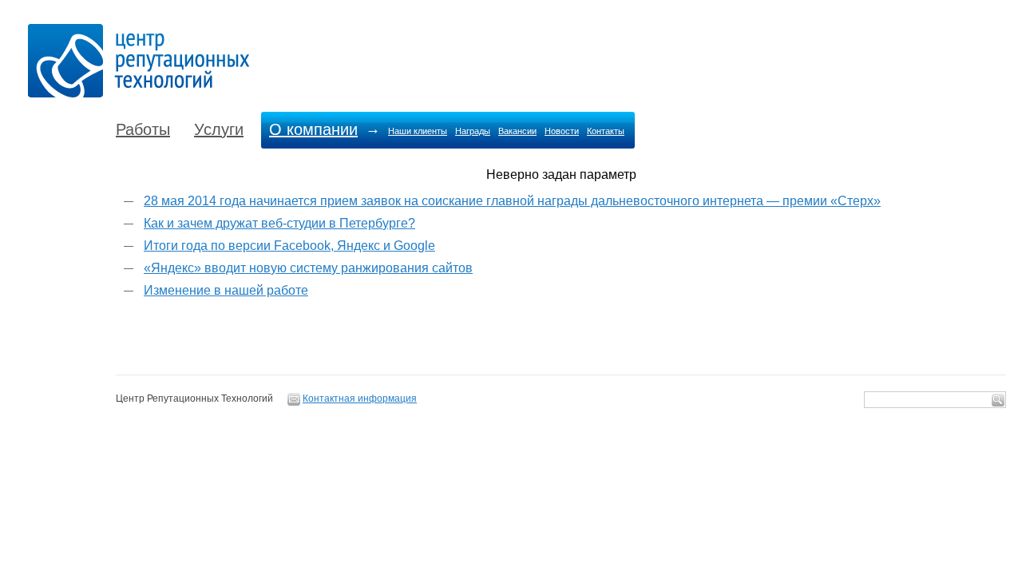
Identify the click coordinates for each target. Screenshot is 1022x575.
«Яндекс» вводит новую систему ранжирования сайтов (308, 268)
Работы (143, 129)
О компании (313, 129)
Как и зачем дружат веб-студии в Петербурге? (279, 223)
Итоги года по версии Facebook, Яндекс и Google (289, 245)
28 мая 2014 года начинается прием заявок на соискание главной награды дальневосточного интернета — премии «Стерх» (512, 201)
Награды (472, 131)
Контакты (605, 131)
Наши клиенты (417, 131)
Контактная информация (360, 398)
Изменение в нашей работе (226, 290)
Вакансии (517, 131)
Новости (562, 131)
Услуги (219, 129)
